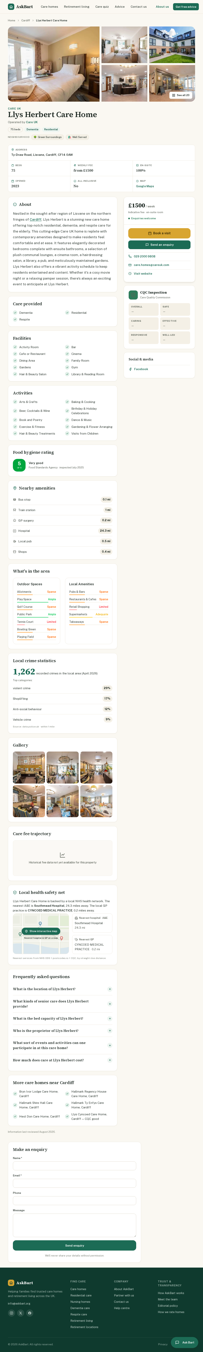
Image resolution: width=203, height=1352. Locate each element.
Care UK (32, 122)
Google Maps (145, 186)
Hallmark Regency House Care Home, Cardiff (88, 1094)
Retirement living (76, 6)
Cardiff (25, 20)
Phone (17, 1192)
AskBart (24, 6)
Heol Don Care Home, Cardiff (39, 1116)
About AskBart (124, 1289)
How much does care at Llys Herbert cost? (48, 1060)
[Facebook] (29, 1313)
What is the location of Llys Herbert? (44, 989)
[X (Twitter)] (20, 1313)
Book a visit (162, 233)
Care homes (49, 6)
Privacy (163, 1344)
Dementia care (80, 1308)
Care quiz (102, 6)
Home (11, 20)
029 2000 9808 (144, 256)
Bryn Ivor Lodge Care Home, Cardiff (38, 1094)
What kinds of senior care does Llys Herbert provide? (51, 1004)
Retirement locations (84, 1327)
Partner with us (124, 1295)
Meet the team (168, 1299)
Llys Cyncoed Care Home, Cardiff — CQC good (89, 1116)
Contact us (139, 6)
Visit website (143, 273)
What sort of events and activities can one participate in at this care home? (49, 1045)
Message (19, 1210)
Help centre (122, 1308)
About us (162, 6)
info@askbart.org (19, 1303)
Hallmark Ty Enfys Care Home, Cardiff (87, 1105)
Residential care (81, 1295)
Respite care (78, 1314)
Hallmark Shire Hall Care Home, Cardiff (36, 1105)
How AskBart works (171, 1293)
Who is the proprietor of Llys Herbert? (46, 1030)
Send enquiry (74, 1245)
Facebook (141, 369)
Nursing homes (80, 1301)
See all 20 (183, 95)
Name (17, 1158)
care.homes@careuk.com (151, 265)
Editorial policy (168, 1305)
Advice (120, 6)
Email (17, 1175)
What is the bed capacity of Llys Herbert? (48, 1018)
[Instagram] (11, 1313)
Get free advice (186, 6)
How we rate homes (171, 1312)
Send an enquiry (162, 244)
